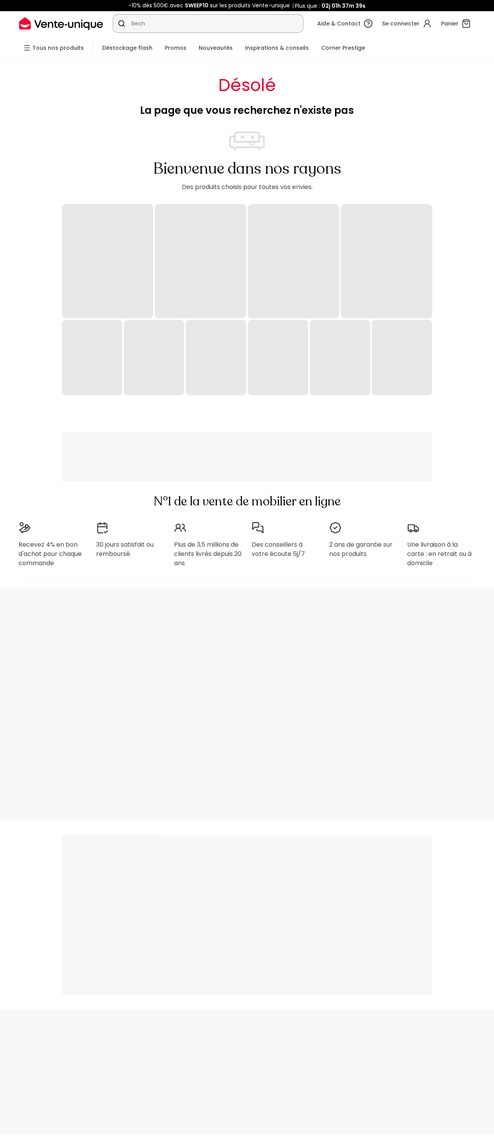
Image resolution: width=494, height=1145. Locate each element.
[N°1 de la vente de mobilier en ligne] (61, 23)
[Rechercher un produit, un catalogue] (121, 23)
